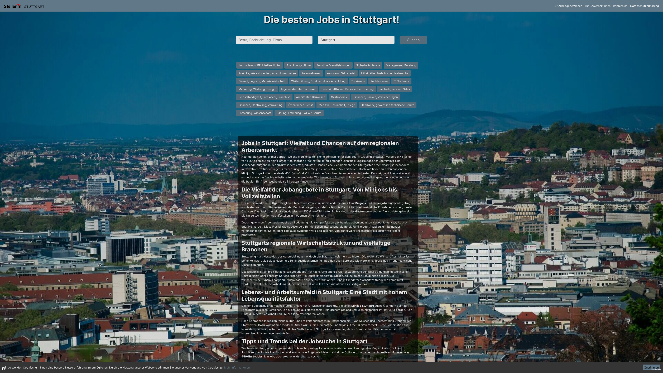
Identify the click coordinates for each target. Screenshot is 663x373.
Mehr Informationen (237, 367)
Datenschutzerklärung (644, 6)
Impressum (620, 6)
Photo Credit (656, 370)
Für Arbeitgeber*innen (568, 6)
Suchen (413, 40)
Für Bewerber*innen (598, 6)
